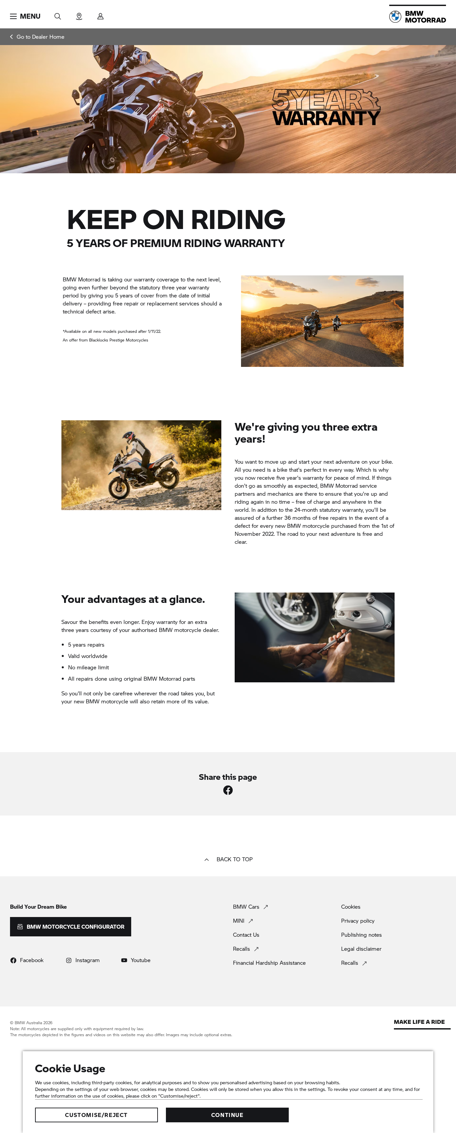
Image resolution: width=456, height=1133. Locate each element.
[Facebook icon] (228, 790)
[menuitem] (37, 37)
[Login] (100, 14)
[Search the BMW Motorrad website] (58, 14)
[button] (25, 16)
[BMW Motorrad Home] (417, 17)
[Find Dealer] (79, 14)
